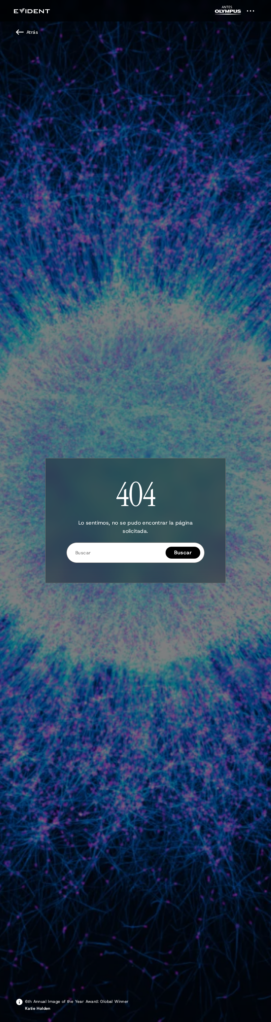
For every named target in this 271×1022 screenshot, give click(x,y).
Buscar (183, 552)
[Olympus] (228, 12)
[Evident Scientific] (31, 10)
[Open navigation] (254, 10)
